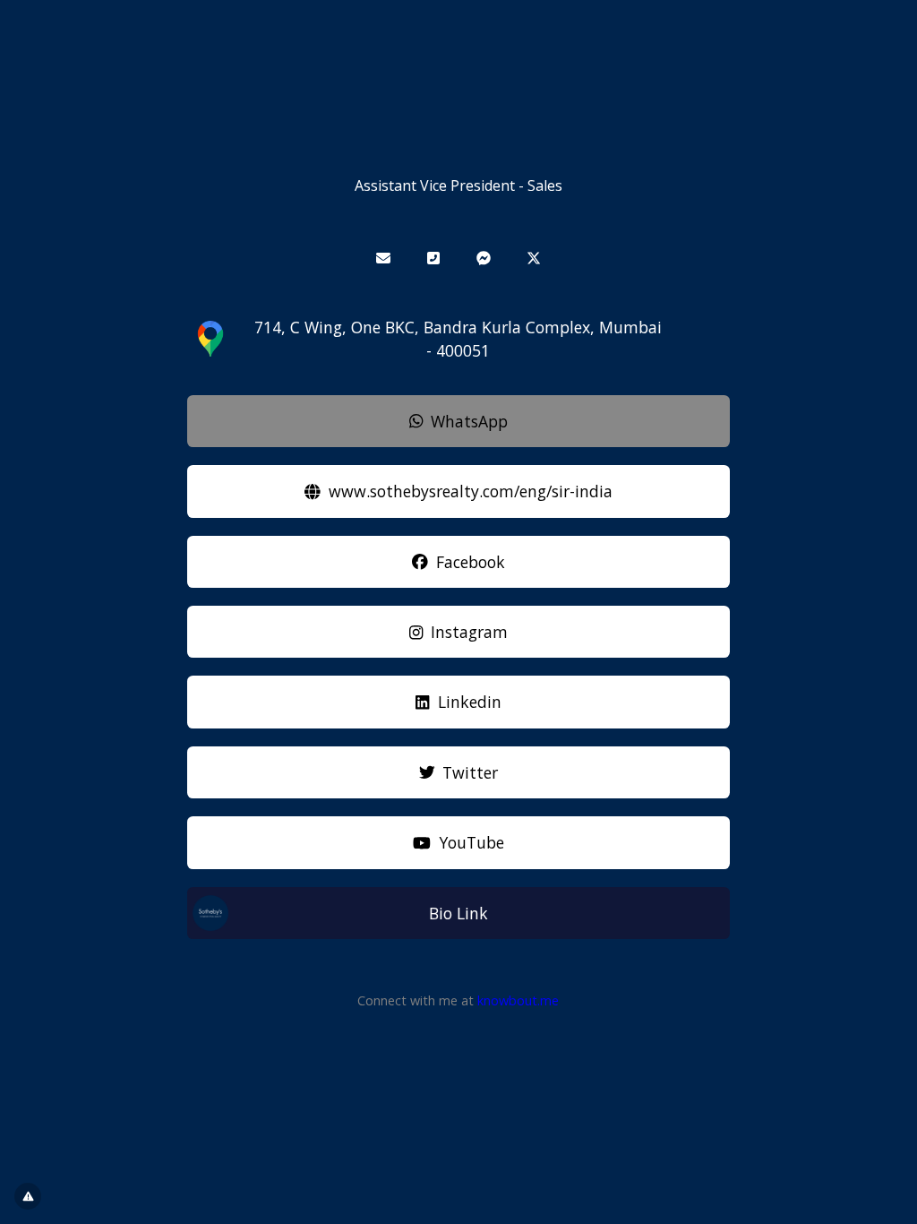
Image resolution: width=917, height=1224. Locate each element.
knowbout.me (518, 1000)
